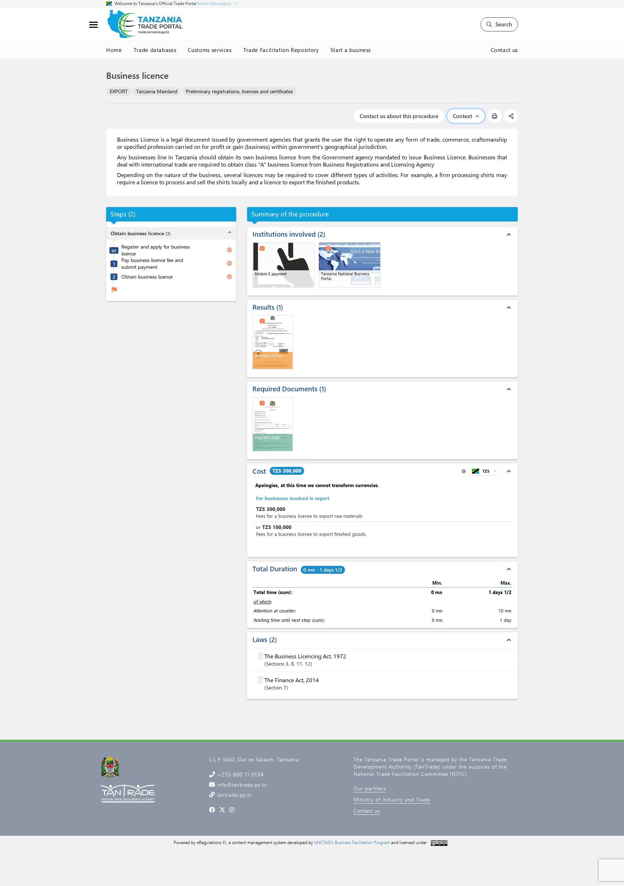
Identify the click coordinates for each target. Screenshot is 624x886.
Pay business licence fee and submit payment (152, 263)
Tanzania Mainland (156, 91)
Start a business (350, 49)
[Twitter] (222, 809)
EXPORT (118, 91)
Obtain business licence (147, 277)
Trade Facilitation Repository (281, 49)
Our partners (370, 788)
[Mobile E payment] (283, 265)
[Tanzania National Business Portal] (349, 265)
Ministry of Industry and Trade (392, 799)
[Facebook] (212, 809)
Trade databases (155, 49)
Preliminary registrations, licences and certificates (239, 91)
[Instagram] (232, 809)
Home (114, 49)
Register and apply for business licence (155, 250)
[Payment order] (272, 424)
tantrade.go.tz (233, 794)
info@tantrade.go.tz (240, 784)
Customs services (209, 49)
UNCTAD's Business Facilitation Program (352, 842)
